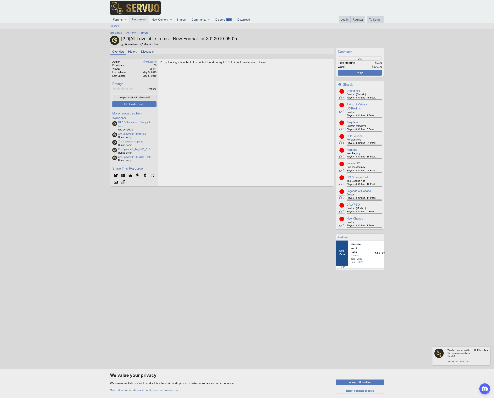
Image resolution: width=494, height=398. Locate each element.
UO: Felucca (355, 136)
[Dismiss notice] (480, 350)
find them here (462, 361)
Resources (138, 19)
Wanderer (133, 44)
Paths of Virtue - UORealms (357, 106)
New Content (160, 19)
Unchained (353, 90)
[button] (126, 19)
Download (243, 19)
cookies (137, 383)
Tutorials (114, 26)
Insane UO (353, 163)
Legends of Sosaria (359, 191)
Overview (118, 51)
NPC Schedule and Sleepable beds (134, 124)
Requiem (352, 122)
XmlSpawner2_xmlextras (132, 133)
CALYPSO (353, 204)
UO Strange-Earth (358, 177)
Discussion (148, 51)
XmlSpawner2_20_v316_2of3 (134, 157)
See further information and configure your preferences (144, 390)
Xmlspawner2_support (130, 141)
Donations (345, 51)
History (132, 51)
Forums (118, 19)
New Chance (355, 218)
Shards (181, 19)
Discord (223, 19)
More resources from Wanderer (127, 115)
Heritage (352, 149)
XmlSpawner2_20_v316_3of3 (134, 149)
